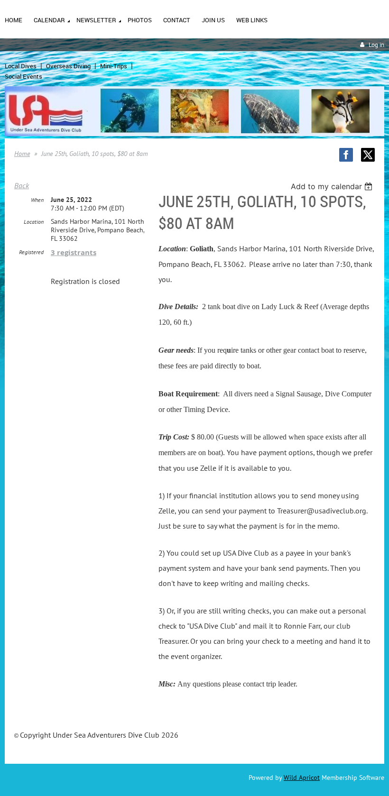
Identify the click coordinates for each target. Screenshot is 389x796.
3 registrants (73, 252)
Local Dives (21, 66)
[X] (368, 155)
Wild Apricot (302, 777)
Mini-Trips (113, 66)
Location (34, 221)
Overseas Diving (68, 66)
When (37, 199)
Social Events (23, 76)
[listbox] (333, 186)
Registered (31, 252)
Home (22, 153)
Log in (376, 45)
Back (21, 185)
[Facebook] (346, 155)
